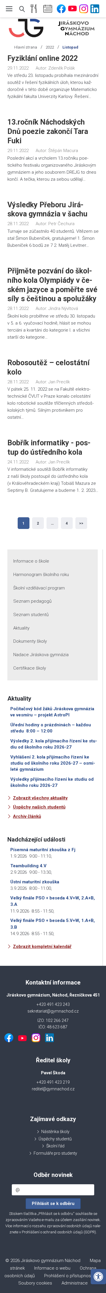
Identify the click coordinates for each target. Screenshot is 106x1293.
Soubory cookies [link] (35, 1283)
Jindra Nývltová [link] (63, 308)
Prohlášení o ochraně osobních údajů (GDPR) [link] (59, 1232)
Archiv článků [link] (27, 816)
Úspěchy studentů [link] (55, 1139)
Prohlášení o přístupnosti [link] (68, 1275)
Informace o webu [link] (52, 1268)
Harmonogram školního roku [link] (41, 574)
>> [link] (81, 523)
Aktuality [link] (21, 628)
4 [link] (67, 523)
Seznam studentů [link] (31, 614)
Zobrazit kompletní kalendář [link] (42, 946)
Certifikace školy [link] (29, 668)
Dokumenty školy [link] (30, 641)
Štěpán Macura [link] (63, 150)
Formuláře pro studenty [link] (55, 1153)
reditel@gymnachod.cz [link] (53, 1089)
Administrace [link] (75, 1283)
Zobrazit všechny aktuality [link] (40, 798)
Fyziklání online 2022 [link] (42, 58)
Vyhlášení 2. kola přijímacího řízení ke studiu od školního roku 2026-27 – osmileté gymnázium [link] (52, 763)
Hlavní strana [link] (25, 47)
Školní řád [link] (55, 1146)
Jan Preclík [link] (59, 382)
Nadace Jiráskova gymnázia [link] (41, 654)
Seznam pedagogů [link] (32, 601)
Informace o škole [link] (31, 561)
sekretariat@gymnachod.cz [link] (53, 1011)
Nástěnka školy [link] (55, 1131)
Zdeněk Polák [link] (61, 68)
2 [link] (38, 523)
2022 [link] (50, 47)
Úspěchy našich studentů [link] (39, 807)
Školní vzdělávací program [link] (39, 588)
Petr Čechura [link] (61, 223)
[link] (98, 1276)
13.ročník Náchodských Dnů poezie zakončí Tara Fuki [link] (47, 131)
